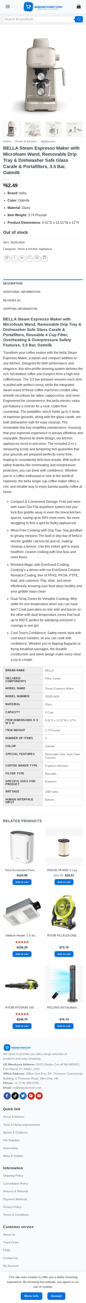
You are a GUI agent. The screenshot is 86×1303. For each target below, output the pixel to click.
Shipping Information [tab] (20, 308)
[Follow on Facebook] (7, 1096)
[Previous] (10, 75)
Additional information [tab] (21, 291)
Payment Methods (15, 1199)
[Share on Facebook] (14, 258)
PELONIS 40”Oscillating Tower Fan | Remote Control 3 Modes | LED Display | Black (64, 1007)
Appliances (48, 141)
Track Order (11, 1242)
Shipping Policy (13, 1175)
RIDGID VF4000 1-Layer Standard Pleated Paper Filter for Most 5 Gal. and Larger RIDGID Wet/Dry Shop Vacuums (64, 870)
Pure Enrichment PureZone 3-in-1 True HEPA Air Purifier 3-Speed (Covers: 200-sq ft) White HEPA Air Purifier (22, 870)
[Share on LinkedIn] (44, 258)
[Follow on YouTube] (39, 1096)
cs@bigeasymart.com (27, 1087)
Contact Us (10, 1258)
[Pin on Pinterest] (37, 258)
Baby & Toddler (13, 1156)
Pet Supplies (11, 1140)
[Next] (76, 75)
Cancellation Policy (15, 1183)
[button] (7, 6)
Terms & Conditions (16, 1214)
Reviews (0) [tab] (11, 300)
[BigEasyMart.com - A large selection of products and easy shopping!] (43, 7)
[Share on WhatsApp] (7, 258)
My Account (10, 1265)
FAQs (6, 1250)
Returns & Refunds (15, 1191)
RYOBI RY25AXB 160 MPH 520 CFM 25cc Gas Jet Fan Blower (22, 1007)
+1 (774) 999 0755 (26, 1083)
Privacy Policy (12, 1207)
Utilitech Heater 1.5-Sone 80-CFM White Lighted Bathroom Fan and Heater (22, 935)
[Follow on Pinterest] (31, 1096)
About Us (9, 1234)
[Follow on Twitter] (23, 1096)
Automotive (10, 1148)
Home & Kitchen (26, 141)
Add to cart (22, 882)
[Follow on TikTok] (15, 1096)
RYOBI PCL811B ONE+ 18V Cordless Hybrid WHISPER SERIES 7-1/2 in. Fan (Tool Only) (64, 935)
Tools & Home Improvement (21, 1124)
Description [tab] (12, 283)
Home (7, 141)
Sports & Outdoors (15, 1132)
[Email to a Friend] (29, 258)
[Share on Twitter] (22, 258)
